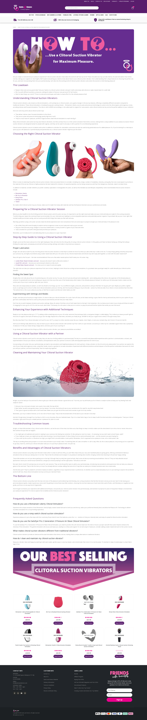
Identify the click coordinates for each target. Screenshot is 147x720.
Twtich (17, 201)
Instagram (25, 693)
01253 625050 (16, 679)
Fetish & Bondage (40, 15)
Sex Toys (31, 15)
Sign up (119, 700)
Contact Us (46, 674)
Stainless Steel (67, 15)
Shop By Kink (113, 15)
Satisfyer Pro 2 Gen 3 (21, 199)
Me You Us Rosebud (21, 195)
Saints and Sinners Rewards (51, 679)
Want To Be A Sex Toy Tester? (82, 688)
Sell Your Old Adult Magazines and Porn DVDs (86, 682)
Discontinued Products (80, 685)
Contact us (99, 1)
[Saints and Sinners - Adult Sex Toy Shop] (16, 710)
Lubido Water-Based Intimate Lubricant (27, 261)
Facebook (14, 693)
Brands (76, 674)
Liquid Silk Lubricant (21, 263)
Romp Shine (19, 197)
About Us (86, 1)
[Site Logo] (22, 8)
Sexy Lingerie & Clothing (54, 15)
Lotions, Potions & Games (80, 15)
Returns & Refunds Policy (50, 691)
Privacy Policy (47, 688)
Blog (92, 1)
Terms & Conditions (49, 685)
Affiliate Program (124, 1)
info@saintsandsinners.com (20, 683)
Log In (132, 1)
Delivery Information (49, 682)
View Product (27, 623)
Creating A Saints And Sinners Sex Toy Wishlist (86, 691)
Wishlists (114, 1)
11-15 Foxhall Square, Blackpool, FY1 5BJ (23, 675)
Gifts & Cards (100, 15)
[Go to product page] (58, 602)
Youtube (21, 693)
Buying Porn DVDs (79, 679)
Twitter (18, 693)
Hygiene (92, 15)
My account (107, 1)
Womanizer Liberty (21, 193)
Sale (106, 15)
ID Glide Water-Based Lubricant (24, 265)
